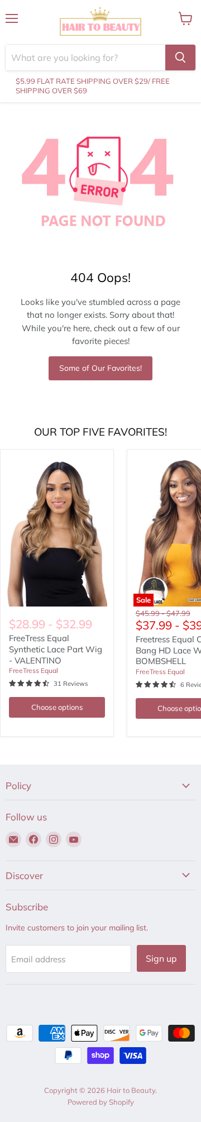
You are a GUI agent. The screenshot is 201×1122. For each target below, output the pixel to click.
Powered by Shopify (101, 1101)
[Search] (180, 57)
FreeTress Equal (33, 670)
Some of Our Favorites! (100, 368)
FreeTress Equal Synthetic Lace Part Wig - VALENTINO (55, 649)
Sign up (161, 958)
